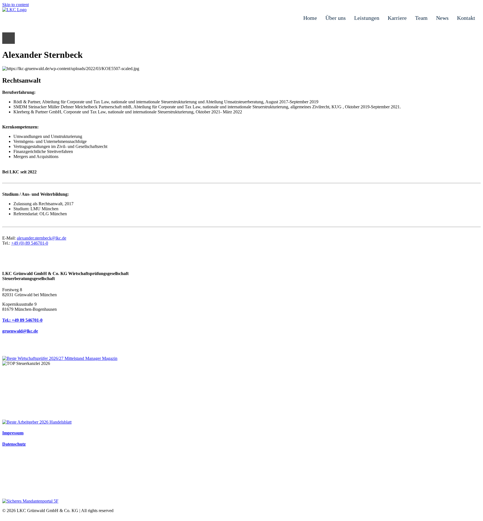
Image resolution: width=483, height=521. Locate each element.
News (442, 18)
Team (421, 18)
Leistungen (366, 18)
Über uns (335, 18)
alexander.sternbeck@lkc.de (41, 238)
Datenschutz (14, 444)
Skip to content (15, 4)
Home (310, 18)
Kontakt (466, 18)
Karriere (397, 18)
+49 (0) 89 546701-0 (29, 243)
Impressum (12, 433)
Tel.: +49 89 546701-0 (22, 320)
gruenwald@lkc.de (20, 331)
